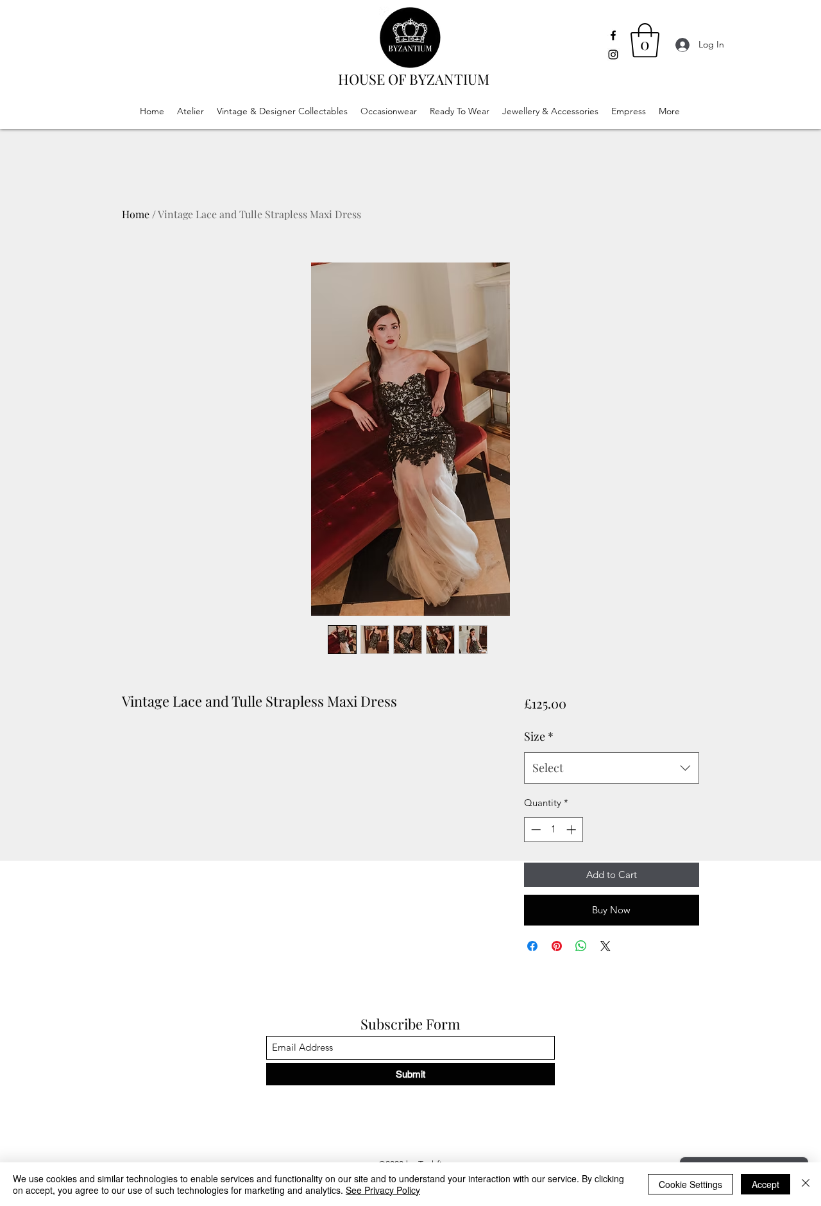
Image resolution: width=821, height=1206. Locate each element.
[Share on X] (605, 946)
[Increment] (572, 829)
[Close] (805, 1184)
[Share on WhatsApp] (581, 946)
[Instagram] (613, 54)
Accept (765, 1184)
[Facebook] (613, 35)
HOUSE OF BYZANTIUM (413, 79)
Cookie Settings (690, 1184)
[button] (645, 40)
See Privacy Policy (383, 1190)
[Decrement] (534, 829)
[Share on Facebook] (532, 946)
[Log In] (678, 44)
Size (539, 736)
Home (135, 214)
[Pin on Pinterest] (556, 946)
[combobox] (611, 768)
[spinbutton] (553, 829)
